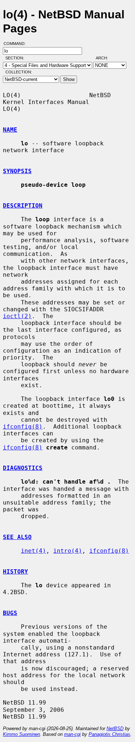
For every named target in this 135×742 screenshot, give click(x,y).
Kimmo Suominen (21, 734)
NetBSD (115, 728)
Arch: (105, 58)
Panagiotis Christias (109, 734)
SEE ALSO (17, 537)
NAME (10, 129)
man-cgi (72, 734)
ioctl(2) (17, 316)
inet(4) (33, 550)
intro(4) (67, 550)
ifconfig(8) (22, 426)
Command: (17, 43)
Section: (16, 58)
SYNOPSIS (17, 171)
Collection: (18, 72)
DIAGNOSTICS (22, 468)
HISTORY (15, 571)
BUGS (10, 613)
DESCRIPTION (22, 205)
